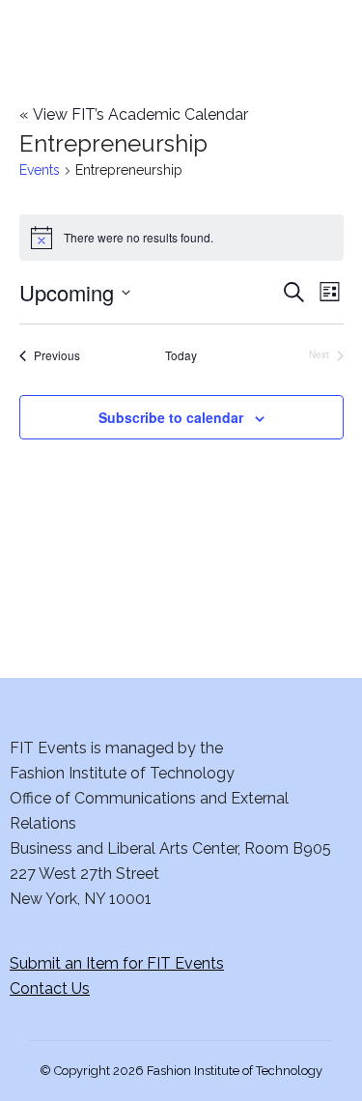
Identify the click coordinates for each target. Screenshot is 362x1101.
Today (181, 355)
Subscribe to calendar (170, 417)
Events (39, 170)
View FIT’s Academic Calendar (133, 114)
